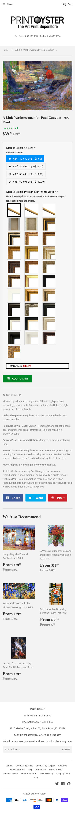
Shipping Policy (10, 773)
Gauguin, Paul (10, 128)
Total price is (19, 366)
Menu (10, 4)
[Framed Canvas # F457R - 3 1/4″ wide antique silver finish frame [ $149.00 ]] (49, 295)
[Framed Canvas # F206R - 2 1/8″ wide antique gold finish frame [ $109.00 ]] (31, 267)
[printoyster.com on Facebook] (63, 784)
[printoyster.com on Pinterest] (69, 784)
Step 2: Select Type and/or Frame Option (35, 196)
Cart (69, 4)
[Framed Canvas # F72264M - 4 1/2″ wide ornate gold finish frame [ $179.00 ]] (14, 352)
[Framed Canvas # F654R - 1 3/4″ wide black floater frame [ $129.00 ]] (14, 338)
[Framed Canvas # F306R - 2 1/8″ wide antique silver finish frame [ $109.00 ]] (49, 267)
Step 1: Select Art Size (20, 150)
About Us (62, 765)
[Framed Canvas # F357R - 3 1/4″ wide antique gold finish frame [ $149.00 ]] (31, 295)
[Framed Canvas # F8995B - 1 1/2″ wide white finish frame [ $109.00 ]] (14, 295)
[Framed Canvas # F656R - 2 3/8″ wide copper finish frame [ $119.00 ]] (49, 238)
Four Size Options (14, 152)
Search (9, 765)
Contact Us (40, 769)
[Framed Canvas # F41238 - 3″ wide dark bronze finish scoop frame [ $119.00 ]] (49, 338)
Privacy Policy (46, 773)
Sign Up (66, 749)
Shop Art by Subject (45, 765)
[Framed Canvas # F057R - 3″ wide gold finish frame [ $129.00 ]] (31, 252)
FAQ (30, 769)
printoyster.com (38, 793)
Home (6, 50)
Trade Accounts (28, 773)
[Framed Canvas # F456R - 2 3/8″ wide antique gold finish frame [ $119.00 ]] (31, 238)
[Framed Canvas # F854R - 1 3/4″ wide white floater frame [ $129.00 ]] (31, 338)
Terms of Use (55, 769)
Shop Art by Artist (24, 765)
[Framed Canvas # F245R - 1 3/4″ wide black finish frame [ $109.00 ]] (49, 281)
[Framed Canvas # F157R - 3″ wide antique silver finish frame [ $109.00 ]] (49, 252)
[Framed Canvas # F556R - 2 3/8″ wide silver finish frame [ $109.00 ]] (31, 309)
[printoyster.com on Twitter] (57, 784)
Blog (36, 777)
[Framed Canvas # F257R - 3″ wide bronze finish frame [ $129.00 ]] (14, 252)
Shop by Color (63, 773)
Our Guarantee (17, 769)
